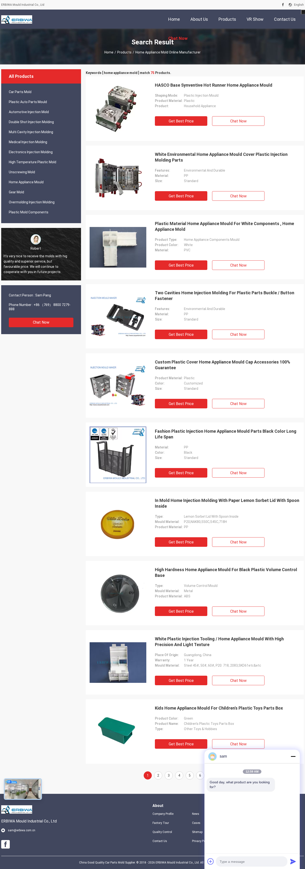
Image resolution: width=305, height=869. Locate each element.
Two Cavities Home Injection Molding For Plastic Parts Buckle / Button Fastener (224, 295)
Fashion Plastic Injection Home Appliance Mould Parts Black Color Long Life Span (225, 434)
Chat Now (41, 322)
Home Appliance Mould (26, 182)
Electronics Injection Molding (31, 152)
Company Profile (162, 814)
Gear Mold (16, 192)
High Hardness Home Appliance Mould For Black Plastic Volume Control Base (226, 572)
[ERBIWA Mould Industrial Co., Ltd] (16, 19)
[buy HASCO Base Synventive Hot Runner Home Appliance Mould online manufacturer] (118, 109)
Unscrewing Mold (22, 172)
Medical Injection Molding (28, 142)
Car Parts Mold (20, 92)
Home (108, 52)
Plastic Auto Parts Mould (28, 102)
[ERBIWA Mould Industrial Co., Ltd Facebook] (283, 5)
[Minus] (293, 756)
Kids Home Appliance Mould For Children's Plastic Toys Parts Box (219, 708)
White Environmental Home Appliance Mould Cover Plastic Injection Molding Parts (221, 157)
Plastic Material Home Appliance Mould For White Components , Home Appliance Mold (224, 226)
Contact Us (159, 841)
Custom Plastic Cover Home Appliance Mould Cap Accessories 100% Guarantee (222, 364)
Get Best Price (181, 121)
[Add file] (210, 861)
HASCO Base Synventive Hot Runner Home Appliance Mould (213, 85)
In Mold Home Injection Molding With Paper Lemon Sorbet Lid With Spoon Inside (227, 503)
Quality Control (162, 832)
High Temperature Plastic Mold (32, 162)
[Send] (293, 861)
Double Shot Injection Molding (31, 122)
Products (124, 52)
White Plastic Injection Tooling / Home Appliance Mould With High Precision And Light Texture (219, 641)
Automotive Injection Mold (29, 112)
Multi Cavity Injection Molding (31, 132)
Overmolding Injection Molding (32, 202)
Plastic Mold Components (28, 212)
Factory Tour (160, 823)
